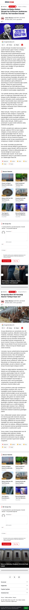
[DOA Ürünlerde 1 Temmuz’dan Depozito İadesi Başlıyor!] (21, 180)
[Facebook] (10, 577)
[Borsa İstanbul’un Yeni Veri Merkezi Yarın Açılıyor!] (21, 210)
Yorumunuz (9, 231)
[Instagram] (19, 577)
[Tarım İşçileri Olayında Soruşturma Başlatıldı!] (14, 275)
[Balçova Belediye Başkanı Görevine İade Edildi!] (14, 558)
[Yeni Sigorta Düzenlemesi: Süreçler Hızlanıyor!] (7, 210)
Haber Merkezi (9, 17)
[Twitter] (14, 577)
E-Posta (4, 250)
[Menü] (2, 2)
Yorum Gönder (6, 260)
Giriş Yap (16, 260)
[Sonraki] (27, 275)
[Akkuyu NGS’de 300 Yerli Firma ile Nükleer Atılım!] (7, 195)
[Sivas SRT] (9, 2)
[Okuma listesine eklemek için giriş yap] (22, 45)
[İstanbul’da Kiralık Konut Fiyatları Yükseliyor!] (21, 195)
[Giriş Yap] (24, 2)
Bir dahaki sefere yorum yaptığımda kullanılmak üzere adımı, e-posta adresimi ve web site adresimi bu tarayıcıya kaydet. (15, 256)
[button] (21, 2)
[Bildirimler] (27, 2)
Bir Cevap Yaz (7, 223)
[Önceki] (2, 275)
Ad (3, 244)
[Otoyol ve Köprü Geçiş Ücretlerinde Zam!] (7, 180)
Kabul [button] (26, 608)
